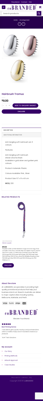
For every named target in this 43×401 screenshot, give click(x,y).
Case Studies (10, 365)
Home (16, 20)
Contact (24, 2)
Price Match (15, 2)
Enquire (21, 111)
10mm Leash (6, 243)
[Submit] (39, 13)
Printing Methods (11, 356)
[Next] (10, 85)
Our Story (8, 351)
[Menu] (3, 7)
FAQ (30, 2)
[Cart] (40, 7)
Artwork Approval (11, 360)
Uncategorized (24, 20)
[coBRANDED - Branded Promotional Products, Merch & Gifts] (22, 7)
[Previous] (4, 85)
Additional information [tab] (13, 135)
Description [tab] (8, 130)
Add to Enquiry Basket (25, 105)
